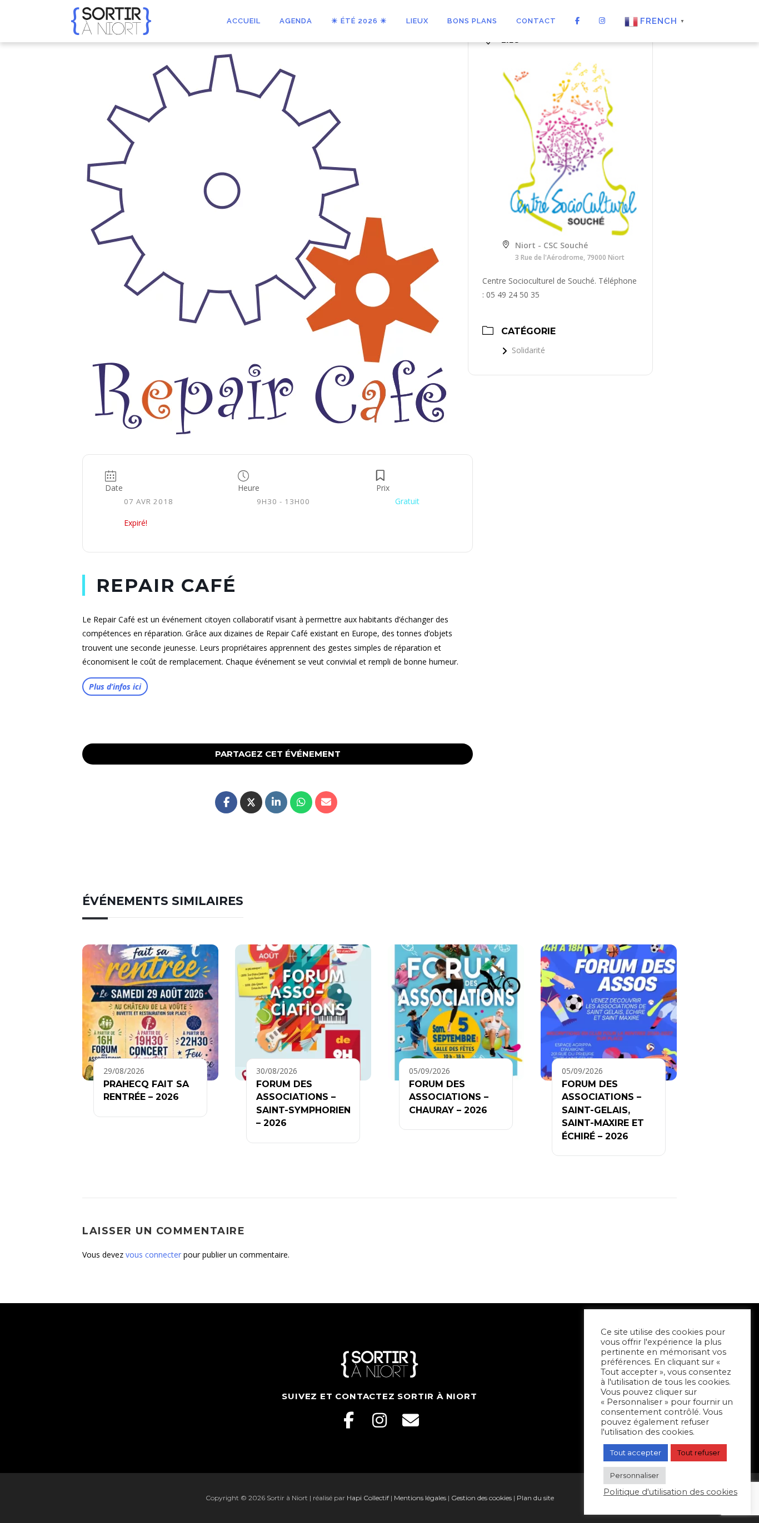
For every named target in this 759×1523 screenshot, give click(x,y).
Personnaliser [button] (634, 1475)
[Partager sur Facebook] (226, 802)
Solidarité (528, 350)
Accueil (244, 21)
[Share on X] (251, 802)
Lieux (417, 21)
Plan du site (535, 1498)
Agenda (295, 21)
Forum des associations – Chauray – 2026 (448, 1097)
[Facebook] (348, 1420)
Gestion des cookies (481, 1498)
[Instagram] (379, 1420)
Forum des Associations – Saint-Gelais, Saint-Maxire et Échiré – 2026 (603, 1110)
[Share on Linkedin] (276, 802)
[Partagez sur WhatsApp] (301, 802)
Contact (536, 21)
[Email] (410, 1420)
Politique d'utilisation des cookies (670, 1492)
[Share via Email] (326, 802)
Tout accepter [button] (635, 1452)
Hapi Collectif (368, 1498)
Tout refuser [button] (698, 1452)
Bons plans (472, 21)
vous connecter (153, 1254)
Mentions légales (420, 1498)
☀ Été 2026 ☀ (359, 21)
